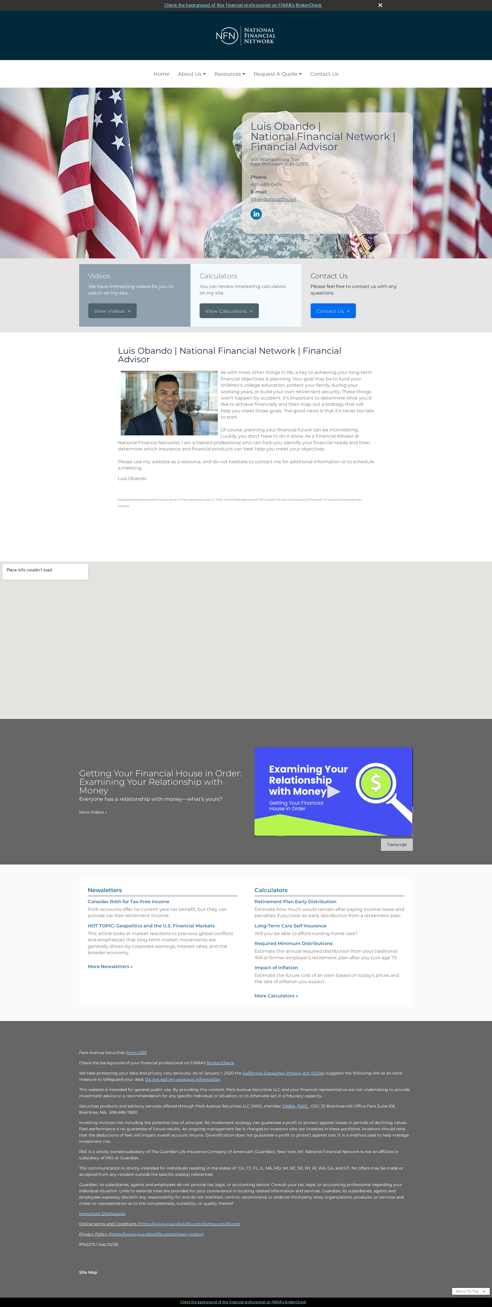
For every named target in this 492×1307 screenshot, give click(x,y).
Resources (227, 74)
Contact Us (324, 74)
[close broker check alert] (380, 5)
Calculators (271, 890)
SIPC (303, 1106)
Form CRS (136, 1052)
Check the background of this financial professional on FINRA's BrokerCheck (243, 5)
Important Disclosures (102, 1213)
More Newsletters (110, 966)
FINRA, (289, 1106)
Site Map (88, 1272)
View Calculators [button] (226, 311)
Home (161, 74)
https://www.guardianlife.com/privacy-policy (156, 1234)
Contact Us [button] (330, 311)
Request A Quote (276, 74)
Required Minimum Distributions (294, 943)
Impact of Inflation (276, 967)
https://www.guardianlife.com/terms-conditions (189, 1223)
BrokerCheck (220, 1062)
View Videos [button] (109, 311)
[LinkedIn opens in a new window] (256, 214)
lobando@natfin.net (274, 199)
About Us (190, 74)
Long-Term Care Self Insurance (291, 926)
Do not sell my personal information (182, 1079)
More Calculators (276, 996)
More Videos (93, 812)
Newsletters (105, 890)
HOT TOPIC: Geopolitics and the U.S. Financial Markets (151, 926)
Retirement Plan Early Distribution (296, 901)
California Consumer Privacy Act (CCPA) (284, 1073)
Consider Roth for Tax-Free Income (128, 901)
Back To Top (468, 1291)
